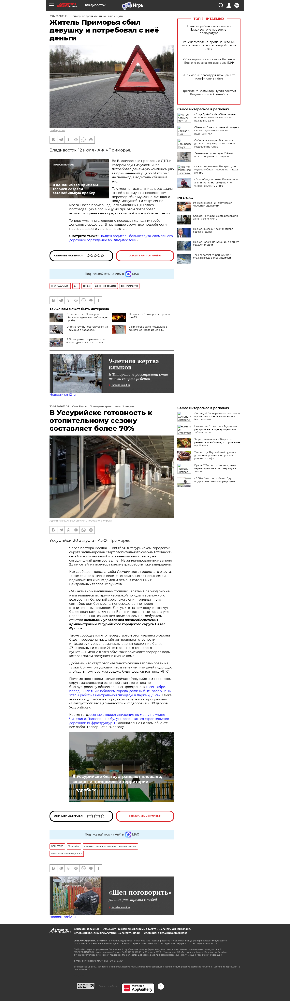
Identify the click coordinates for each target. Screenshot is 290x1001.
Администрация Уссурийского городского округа (81, 520)
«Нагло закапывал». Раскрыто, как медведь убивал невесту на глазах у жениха (216, 169)
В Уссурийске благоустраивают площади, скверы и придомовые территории (117, 779)
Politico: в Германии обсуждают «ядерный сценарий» (212, 204)
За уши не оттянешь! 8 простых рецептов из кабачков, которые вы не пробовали (217, 442)
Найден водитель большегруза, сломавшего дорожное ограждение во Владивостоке (121, 238)
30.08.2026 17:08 (59, 406)
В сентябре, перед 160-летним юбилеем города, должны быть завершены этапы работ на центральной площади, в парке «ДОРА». (120, 691)
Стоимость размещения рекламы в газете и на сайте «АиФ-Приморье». (147, 929)
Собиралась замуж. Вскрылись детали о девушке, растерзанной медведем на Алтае (214, 143)
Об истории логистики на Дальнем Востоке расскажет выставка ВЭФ (209, 61)
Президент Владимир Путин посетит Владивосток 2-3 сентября (209, 92)
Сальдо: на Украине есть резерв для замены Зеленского (215, 217)
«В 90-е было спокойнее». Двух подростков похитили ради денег (215, 480)
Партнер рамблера (108, 986)
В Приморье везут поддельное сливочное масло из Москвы (148, 328)
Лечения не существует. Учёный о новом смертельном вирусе (215, 155)
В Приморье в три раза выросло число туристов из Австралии (86, 341)
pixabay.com (57, 130)
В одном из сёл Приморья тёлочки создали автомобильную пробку (87, 317)
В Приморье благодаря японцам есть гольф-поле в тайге (208, 77)
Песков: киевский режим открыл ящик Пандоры (213, 230)
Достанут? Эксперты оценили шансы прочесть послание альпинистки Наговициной (217, 416)
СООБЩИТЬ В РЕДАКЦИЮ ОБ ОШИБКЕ (165, 933)
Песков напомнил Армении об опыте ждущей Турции (216, 243)
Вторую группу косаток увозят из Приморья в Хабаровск (87, 328)
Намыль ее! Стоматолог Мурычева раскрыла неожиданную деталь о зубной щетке (215, 429)
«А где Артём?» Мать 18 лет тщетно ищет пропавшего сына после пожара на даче (215, 117)
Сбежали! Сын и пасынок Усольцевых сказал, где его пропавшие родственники (217, 130)
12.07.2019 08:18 (58, 16)
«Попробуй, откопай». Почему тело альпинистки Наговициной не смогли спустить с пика (216, 182)
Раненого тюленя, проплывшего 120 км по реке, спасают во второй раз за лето (209, 45)
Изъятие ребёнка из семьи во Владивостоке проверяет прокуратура (209, 30)
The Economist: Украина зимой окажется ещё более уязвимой (212, 256)
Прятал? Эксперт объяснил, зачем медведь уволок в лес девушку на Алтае (215, 468)
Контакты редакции (86, 929)
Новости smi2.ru (63, 394)
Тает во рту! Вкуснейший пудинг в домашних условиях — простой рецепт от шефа (215, 455)
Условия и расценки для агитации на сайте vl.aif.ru (107, 933)
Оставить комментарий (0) (145, 255)
